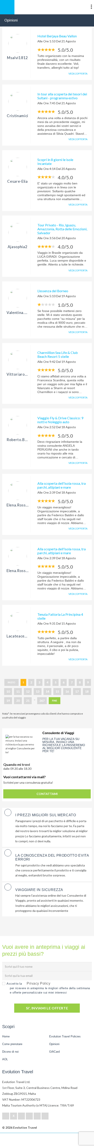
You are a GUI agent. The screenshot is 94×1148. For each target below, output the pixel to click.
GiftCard (54, 1051)
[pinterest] (29, 1116)
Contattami (47, 794)
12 (28, 691)
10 (8, 691)
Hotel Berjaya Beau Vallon (57, 36)
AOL (5, 1059)
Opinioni (54, 1044)
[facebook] (5, 1116)
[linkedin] (21, 1116)
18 (87, 691)
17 (77, 691)
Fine (54, 700)
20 (18, 700)
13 (37, 691)
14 (47, 691)
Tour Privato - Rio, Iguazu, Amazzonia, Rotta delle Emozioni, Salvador (62, 229)
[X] (13, 1116)
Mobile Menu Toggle (7, 7)
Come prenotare (12, 1044)
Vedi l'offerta (77, 73)
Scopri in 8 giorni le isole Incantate (55, 162)
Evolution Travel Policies (65, 1036)
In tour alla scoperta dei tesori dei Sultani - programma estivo (62, 96)
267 (42, 700)
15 (57, 691)
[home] (19, 1140)
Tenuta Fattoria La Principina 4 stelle (60, 616)
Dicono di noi (10, 1051)
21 (28, 700)
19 (8, 700)
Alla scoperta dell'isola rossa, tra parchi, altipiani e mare (61, 485)
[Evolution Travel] (47, 7)
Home (6, 1036)
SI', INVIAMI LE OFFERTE (47, 1008)
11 (18, 691)
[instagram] (45, 1116)
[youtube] (37, 1116)
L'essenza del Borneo (52, 291)
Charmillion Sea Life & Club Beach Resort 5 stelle (57, 354)
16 (67, 691)
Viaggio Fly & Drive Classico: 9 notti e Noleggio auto (60, 420)
